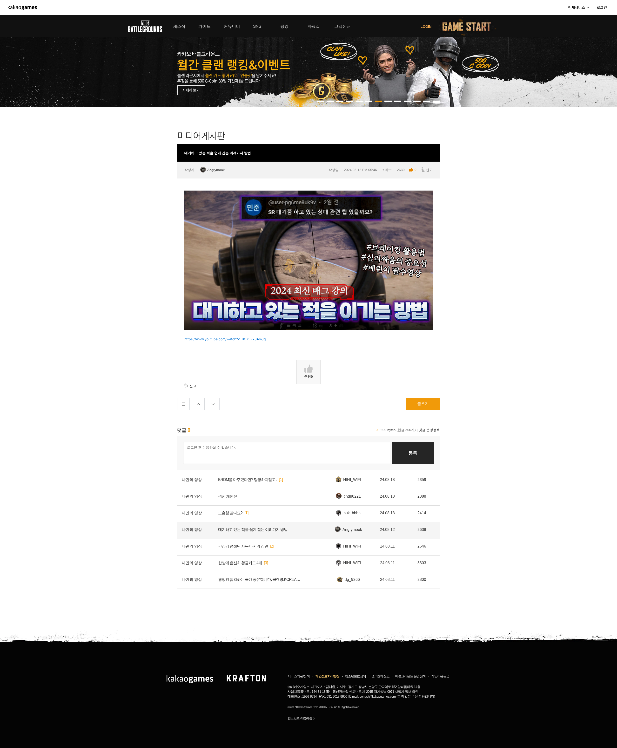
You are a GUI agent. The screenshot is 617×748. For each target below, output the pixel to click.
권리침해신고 (380, 676)
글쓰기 (423, 404)
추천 (308, 376)
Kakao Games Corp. (307, 707)
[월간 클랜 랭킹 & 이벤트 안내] (308, 61)
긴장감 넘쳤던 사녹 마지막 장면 (243, 546)
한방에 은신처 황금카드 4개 (240, 563)
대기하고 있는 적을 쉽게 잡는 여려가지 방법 (253, 530)
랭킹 (284, 26)
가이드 (204, 26)
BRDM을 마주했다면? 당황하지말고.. (247, 480)
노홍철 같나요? (230, 513)
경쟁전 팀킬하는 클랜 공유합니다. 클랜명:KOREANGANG (260, 579)
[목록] (183, 404)
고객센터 (342, 26)
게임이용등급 (440, 676)
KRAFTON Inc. (329, 707)
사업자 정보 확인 (406, 691)
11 (426, 101)
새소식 (179, 26)
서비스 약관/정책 (298, 676)
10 (417, 101)
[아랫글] (213, 404)
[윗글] (198, 404)
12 (436, 101)
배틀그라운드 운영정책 (410, 676)
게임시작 (469, 26)
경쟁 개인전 (227, 496)
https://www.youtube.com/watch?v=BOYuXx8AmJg (225, 339)
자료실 (314, 26)
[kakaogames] (22, 7)
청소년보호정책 (355, 676)
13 (436, 102)
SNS (257, 26)
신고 (429, 170)
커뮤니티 (232, 26)
